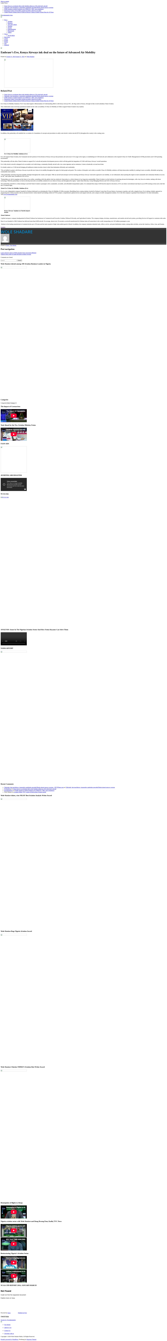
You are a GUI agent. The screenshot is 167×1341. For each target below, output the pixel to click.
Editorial (6, 45)
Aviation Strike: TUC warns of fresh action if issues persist (30, 792)
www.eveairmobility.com (10, 194)
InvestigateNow (8, 790)
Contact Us (7, 1330)
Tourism (10, 26)
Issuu (9, 1313)
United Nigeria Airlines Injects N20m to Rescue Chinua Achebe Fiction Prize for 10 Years (29, 12)
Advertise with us (9, 1333)
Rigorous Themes (31, 1339)
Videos (9, 32)
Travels (10, 27)
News (5, 20)
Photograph (11, 31)
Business (10, 23)
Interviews (7, 37)
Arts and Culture (12, 24)
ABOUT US (7, 1327)
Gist (5, 43)
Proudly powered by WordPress (9, 1339)
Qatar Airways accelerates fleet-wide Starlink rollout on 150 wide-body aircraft (25, 6)
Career (6, 38)
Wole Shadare (30, 56)
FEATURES (11, 35)
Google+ (3, 227)
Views (6, 34)
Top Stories (13, 245)
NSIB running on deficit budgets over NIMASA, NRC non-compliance (24, 9)
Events (6, 40)
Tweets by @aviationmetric (8, 1320)
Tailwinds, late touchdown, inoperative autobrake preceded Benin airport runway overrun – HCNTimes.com (34, 787)
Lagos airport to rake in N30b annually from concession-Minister (18, 253)
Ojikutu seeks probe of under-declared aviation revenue (16, 254)
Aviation (10, 21)
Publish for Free (22, 1313)
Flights (6, 42)
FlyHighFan (7, 789)
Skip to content (5, 1)
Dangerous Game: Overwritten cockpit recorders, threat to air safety (22, 10)
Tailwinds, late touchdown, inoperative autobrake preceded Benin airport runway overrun (28, 7)
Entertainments (12, 29)
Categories (4, 403)
